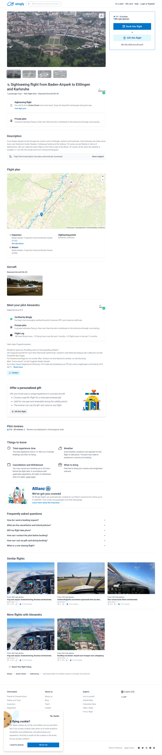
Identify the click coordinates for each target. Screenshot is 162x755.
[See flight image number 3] (44, 74)
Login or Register (147, 4)
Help (137, 4)
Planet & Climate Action (17, 696)
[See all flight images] (56, 39)
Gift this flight (20, 411)
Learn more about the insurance (46, 503)
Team (47, 704)
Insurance (11, 704)
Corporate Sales (89, 704)
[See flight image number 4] (60, 74)
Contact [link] (15, 373)
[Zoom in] (102, 176)
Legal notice (129, 748)
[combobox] (44, 3)
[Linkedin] (150, 748)
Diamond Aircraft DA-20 (48, 94)
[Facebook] (139, 748)
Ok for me (43, 745)
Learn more (30, 477)
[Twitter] (143, 748)
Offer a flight (88, 708)
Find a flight (88, 712)
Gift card (129, 4)
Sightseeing (34, 674)
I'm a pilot (119, 4)
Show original (98, 156)
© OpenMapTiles (79, 228)
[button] (41, 214)
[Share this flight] (101, 15)
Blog (47, 700)
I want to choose (17, 745)
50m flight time (30, 94)
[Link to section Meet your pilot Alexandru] (102, 91)
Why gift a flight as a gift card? (132, 45)
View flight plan (20, 108)
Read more (18, 367)
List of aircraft (88, 696)
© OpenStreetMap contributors (95, 228)
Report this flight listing (21, 667)
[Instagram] (146, 748)
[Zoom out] (102, 179)
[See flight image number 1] (14, 74)
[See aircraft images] (25, 285)
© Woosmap (70, 228)
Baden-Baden (21, 674)
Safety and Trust (14, 700)
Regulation (11, 708)
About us (48, 696)
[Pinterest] (154, 748)
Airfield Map (88, 700)
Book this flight (134, 26)
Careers (48, 708)
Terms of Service (115, 748)
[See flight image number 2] (29, 74)
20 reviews (124, 16)
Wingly (9, 674)
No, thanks (54, 716)
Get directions (18, 243)
